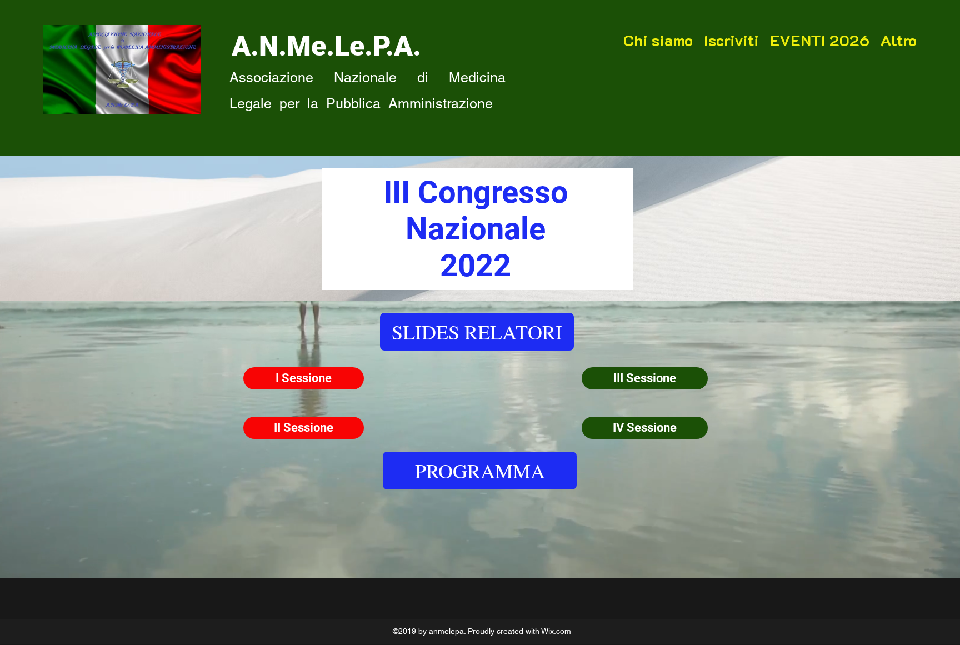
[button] (477, 332)
